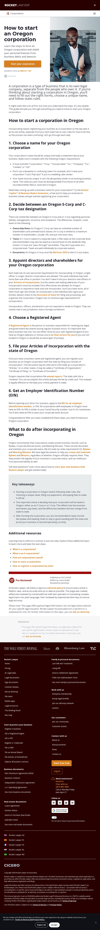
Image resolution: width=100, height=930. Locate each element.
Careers (55, 708)
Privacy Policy (56, 905)
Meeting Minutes (22, 452)
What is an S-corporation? (26, 553)
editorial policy (55, 587)
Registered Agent (20, 325)
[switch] (54, 817)
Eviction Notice (11, 810)
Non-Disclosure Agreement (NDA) (19, 773)
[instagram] (66, 803)
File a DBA (9, 747)
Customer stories (59, 726)
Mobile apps (10, 701)
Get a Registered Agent (14, 733)
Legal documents (12, 677)
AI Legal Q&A (10, 673)
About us (56, 740)
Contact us (56, 754)
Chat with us (62, 784)
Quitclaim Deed (11, 820)
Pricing (7, 668)
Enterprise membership (62, 694)
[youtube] (72, 803)
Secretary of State (46, 294)
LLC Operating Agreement (16, 787)
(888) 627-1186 (25, 71)
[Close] (96, 923)
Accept (54, 925)
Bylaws (86, 449)
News (54, 749)
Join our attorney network (63, 703)
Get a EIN (9, 738)
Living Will (56, 668)
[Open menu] (95, 5)
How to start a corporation (27, 561)
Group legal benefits (60, 698)
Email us (60, 781)
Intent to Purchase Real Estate (17, 815)
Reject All (41, 925)
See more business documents (18, 792)
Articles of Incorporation (27, 282)
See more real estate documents (18, 824)
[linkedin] (60, 803)
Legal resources (11, 705)
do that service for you (63, 334)
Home (7, 663)
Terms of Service (69, 901)
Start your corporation (23, 63)
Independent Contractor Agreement (20, 782)
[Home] (17, 5)
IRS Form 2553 (60, 252)
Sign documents (11, 682)
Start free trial (61, 763)
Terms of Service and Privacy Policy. (30, 920)
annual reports (54, 376)
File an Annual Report (14, 752)
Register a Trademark (14, 743)
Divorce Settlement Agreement (65, 673)
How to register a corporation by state (33, 565)
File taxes (9, 696)
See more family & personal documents (69, 682)
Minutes (25, 455)
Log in (57, 771)
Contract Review (11, 687)
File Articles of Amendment (16, 757)
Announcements (59, 744)
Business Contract (12, 778)
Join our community (60, 721)
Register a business (13, 729)
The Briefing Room (13, 710)
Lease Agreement (12, 805)
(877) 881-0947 (62, 787)
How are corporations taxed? (28, 557)
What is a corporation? (24, 549)
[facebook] (54, 803)
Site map (8, 715)
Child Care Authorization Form (64, 677)
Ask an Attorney (81, 611)
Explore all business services (16, 761)
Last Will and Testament (62, 663)
